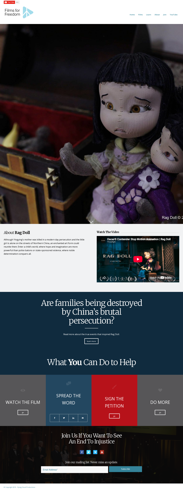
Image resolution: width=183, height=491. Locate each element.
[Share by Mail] (82, 418)
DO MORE (160, 402)
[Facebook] (82, 452)
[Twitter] (89, 452)
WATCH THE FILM (23, 402)
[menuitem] (132, 14)
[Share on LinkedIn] (73, 418)
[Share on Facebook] (54, 418)
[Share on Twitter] (64, 418)
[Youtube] (102, 452)
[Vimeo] (95, 452)
